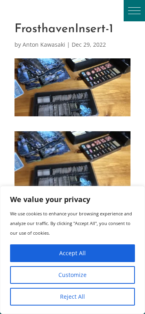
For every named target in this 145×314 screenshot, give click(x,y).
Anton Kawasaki (44, 44)
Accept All (72, 253)
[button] (134, 10)
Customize (72, 275)
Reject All (72, 296)
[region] (72, 250)
